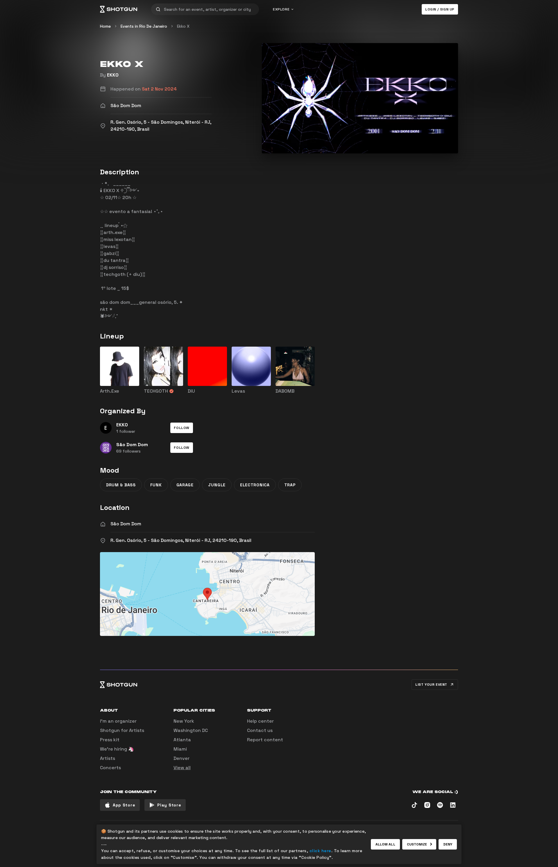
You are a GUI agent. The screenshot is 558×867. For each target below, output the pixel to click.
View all (182, 768)
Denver (181, 758)
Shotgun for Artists (122, 730)
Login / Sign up (440, 9)
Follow (181, 427)
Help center (260, 721)
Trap (290, 484)
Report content (265, 740)
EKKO (113, 75)
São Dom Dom (125, 524)
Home (105, 26)
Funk (156, 484)
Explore (281, 9)
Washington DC (191, 730)
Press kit (109, 740)
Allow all (385, 844)
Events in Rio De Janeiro (144, 26)
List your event (431, 684)
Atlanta (182, 740)
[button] (181, 428)
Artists (107, 758)
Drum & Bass (121, 484)
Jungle (217, 484)
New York (184, 721)
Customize (417, 844)
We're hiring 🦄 (117, 749)
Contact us (260, 730)
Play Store (169, 805)
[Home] (118, 9)
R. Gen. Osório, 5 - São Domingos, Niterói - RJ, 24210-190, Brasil (180, 540)
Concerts (110, 768)
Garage (185, 484)
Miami (180, 749)
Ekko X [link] (183, 26)
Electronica (255, 484)
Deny (447, 844)
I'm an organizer (118, 721)
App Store (124, 805)
